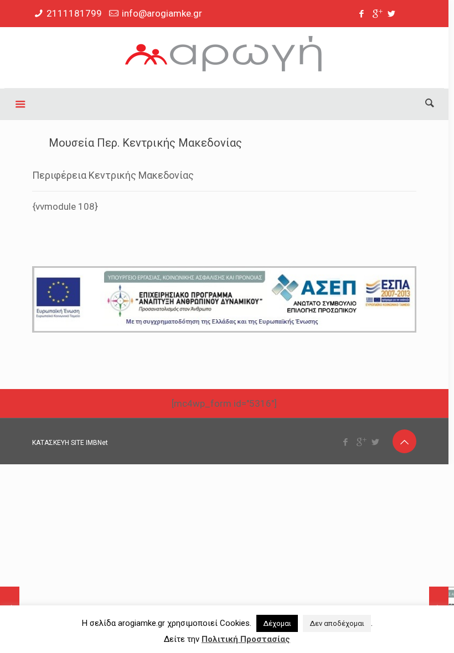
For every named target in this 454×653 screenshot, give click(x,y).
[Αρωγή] (224, 57)
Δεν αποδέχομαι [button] (336, 623)
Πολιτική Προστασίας (246, 639)
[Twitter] (392, 14)
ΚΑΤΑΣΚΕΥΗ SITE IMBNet (70, 443)
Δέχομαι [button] (277, 623)
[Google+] (377, 14)
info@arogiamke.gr (162, 13)
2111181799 (74, 13)
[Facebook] (362, 14)
